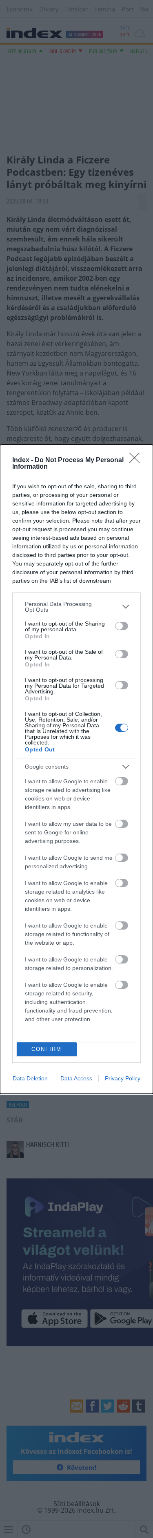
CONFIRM (46, 1049)
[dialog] (76, 769)
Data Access (76, 1078)
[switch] (121, 626)
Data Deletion (30, 1078)
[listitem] (76, 607)
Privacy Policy (122, 1078)
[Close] (137, 460)
